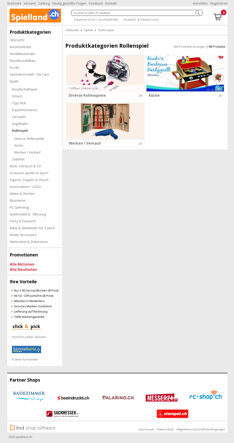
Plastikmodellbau (22, 60)
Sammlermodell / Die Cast (29, 74)
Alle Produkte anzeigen (189, 46)
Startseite (14, 3)
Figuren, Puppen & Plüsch (29, 179)
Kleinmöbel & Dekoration (29, 241)
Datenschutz (165, 429)
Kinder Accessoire (23, 234)
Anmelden (200, 3)
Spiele (14, 81)
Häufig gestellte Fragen (69, 3)
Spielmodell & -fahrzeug (28, 214)
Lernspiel (19, 116)
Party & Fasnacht (23, 221)
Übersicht (17, 40)
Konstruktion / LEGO (25, 186)
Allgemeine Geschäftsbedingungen (200, 429)
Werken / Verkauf (27, 152)
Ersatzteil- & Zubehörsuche (141, 19)
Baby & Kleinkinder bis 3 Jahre (32, 228)
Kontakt (111, 3)
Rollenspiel (20, 130)
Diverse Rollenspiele (29, 138)
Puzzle (14, 67)
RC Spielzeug (19, 207)
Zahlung (44, 3)
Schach (17, 96)
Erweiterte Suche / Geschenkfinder (96, 19)
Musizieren (18, 200)
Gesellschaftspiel (24, 89)
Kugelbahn (20, 123)
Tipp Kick (19, 103)
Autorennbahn (20, 46)
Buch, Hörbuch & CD (25, 166)
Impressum (146, 429)
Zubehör (18, 159)
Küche (18, 145)
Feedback (96, 3)
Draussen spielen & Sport (29, 173)
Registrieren (219, 3)
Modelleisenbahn (22, 53)
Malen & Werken (22, 193)
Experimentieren (24, 109)
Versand (30, 3)
